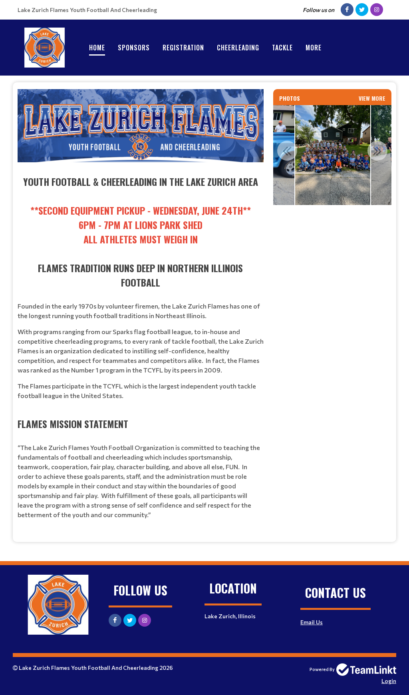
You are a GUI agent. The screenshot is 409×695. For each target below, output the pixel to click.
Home (97, 47)
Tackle (282, 47)
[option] (333, 155)
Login (388, 680)
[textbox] (141, 312)
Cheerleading (238, 47)
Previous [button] (287, 151)
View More (372, 98)
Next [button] (377, 151)
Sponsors (134, 47)
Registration (183, 47)
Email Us (311, 622)
